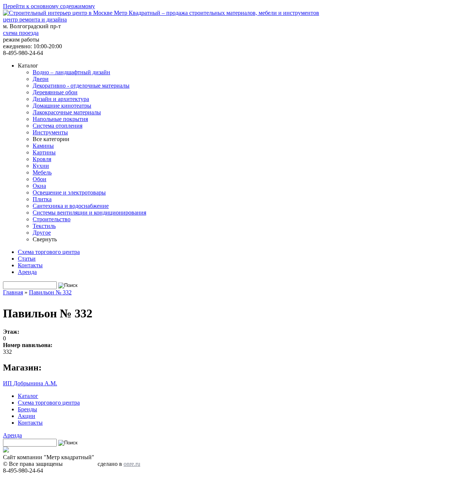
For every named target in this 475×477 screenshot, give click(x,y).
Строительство (52, 219)
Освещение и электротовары (69, 192)
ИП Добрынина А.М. (30, 383)
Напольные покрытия (60, 119)
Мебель (42, 172)
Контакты (30, 265)
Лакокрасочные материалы (67, 112)
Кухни (41, 166)
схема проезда (21, 33)
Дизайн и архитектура (61, 99)
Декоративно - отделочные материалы (81, 85)
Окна (39, 186)
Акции (26, 416)
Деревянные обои (55, 92)
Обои (39, 179)
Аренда (27, 272)
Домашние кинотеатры (62, 105)
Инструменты (50, 132)
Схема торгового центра (49, 252)
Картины (44, 152)
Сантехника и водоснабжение (71, 206)
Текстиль (44, 226)
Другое (42, 232)
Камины (43, 146)
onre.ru (132, 464)
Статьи (27, 258)
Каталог (28, 396)
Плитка (42, 199)
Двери (41, 79)
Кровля (42, 159)
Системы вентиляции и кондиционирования (89, 212)
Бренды (27, 409)
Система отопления (57, 125)
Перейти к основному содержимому (49, 6)
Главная (13, 292)
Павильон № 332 (50, 292)
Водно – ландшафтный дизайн (71, 72)
